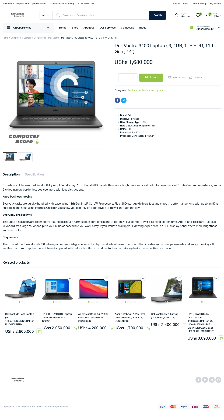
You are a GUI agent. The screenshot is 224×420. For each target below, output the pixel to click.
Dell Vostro (53, 38)
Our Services (108, 27)
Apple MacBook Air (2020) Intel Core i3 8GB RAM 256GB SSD (93, 317)
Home (62, 27)
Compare (197, 78)
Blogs (142, 27)
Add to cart (221, 338)
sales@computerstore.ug (62, 4)
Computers (16, 38)
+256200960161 (86, 4)
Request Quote (180, 4)
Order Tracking (199, 4)
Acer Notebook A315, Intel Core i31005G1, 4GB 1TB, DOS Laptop (130, 317)
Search (158, 15)
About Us (88, 27)
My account (215, 4)
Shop (75, 27)
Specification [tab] (34, 174)
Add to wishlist (179, 78)
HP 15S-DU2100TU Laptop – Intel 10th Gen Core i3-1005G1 (57, 317)
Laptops (27, 38)
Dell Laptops (40, 38)
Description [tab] (11, 174)
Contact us (127, 27)
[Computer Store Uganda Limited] (18, 15)
